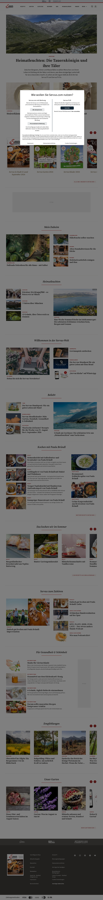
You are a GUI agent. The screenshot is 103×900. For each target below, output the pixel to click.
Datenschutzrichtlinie (49, 143)
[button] (67, 108)
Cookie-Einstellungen (71, 143)
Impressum (30, 143)
